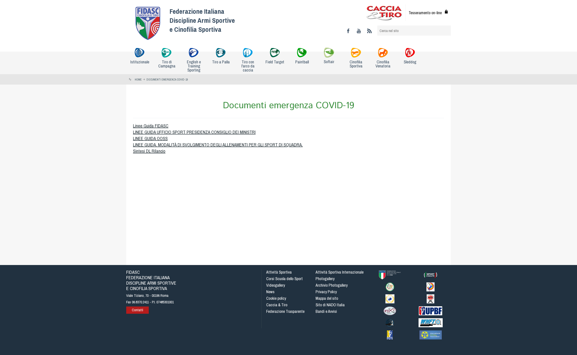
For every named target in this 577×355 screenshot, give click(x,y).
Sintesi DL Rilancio (149, 151)
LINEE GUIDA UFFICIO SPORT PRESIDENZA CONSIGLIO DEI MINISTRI (194, 132)
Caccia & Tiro (276, 305)
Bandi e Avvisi (326, 311)
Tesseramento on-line (425, 13)
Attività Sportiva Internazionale (340, 272)
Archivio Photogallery (332, 285)
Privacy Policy (326, 292)
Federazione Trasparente (285, 311)
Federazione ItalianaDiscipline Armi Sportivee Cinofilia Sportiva (202, 20)
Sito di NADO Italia (330, 305)
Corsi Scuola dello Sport (284, 278)
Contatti (137, 309)
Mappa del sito (327, 298)
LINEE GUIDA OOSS (150, 138)
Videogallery (275, 285)
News (270, 292)
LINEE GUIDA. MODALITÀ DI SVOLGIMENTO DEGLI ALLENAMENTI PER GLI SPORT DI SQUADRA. (218, 145)
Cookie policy (276, 298)
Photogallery (325, 278)
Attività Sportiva (279, 272)
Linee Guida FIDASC (150, 126)
